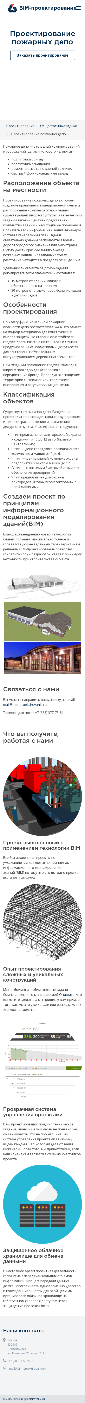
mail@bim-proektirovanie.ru (25, 704)
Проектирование (20, 126)
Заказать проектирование (42, 55)
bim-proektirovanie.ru (32, 1399)
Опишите (66, 994)
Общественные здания (58, 126)
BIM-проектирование (48, 8)
